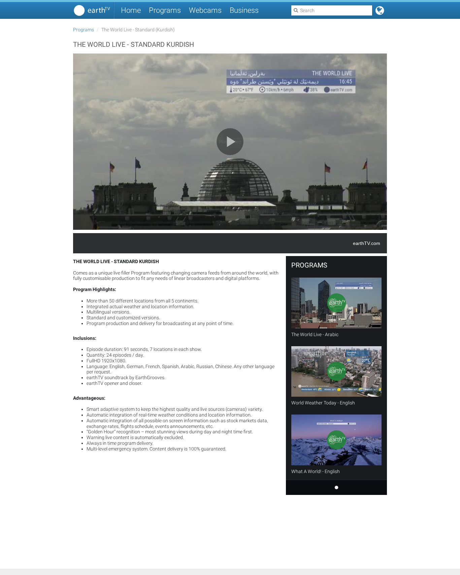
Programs (165, 10)
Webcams (205, 10)
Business (244, 10)
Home (131, 10)
